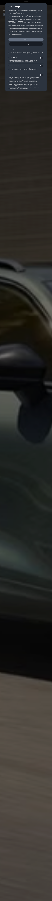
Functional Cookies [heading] (13, 57)
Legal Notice (20, 21)
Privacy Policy (11, 21)
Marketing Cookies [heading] (13, 75)
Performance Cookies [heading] (13, 65)
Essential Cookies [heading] (12, 50)
